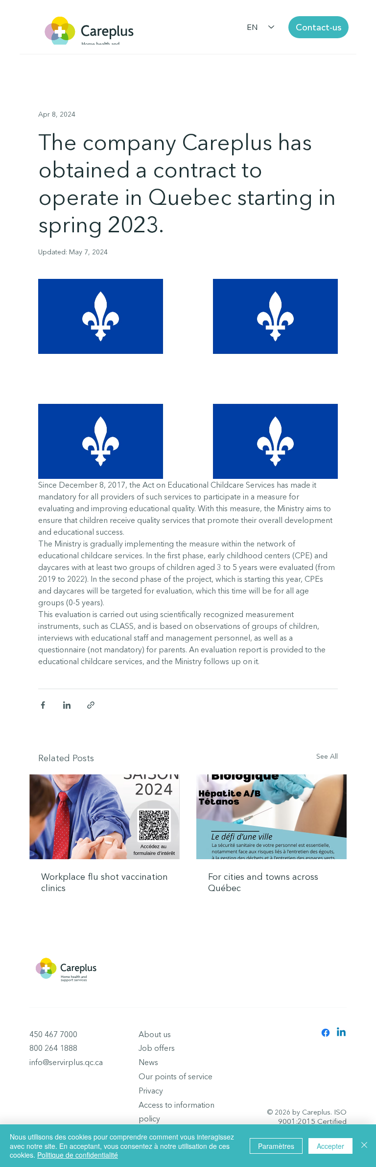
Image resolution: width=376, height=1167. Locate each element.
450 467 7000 (53, 1034)
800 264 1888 (53, 1048)
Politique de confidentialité (77, 1155)
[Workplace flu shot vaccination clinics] (104, 816)
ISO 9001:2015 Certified (312, 1116)
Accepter (330, 1146)
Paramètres (276, 1146)
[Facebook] (325, 1032)
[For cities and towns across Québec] (271, 816)
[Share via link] (90, 705)
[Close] (364, 1145)
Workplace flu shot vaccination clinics (104, 882)
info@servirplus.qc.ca (66, 1062)
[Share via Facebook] (42, 705)
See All (327, 756)
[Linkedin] (341, 1032)
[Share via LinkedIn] (66, 705)
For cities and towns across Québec (263, 882)
